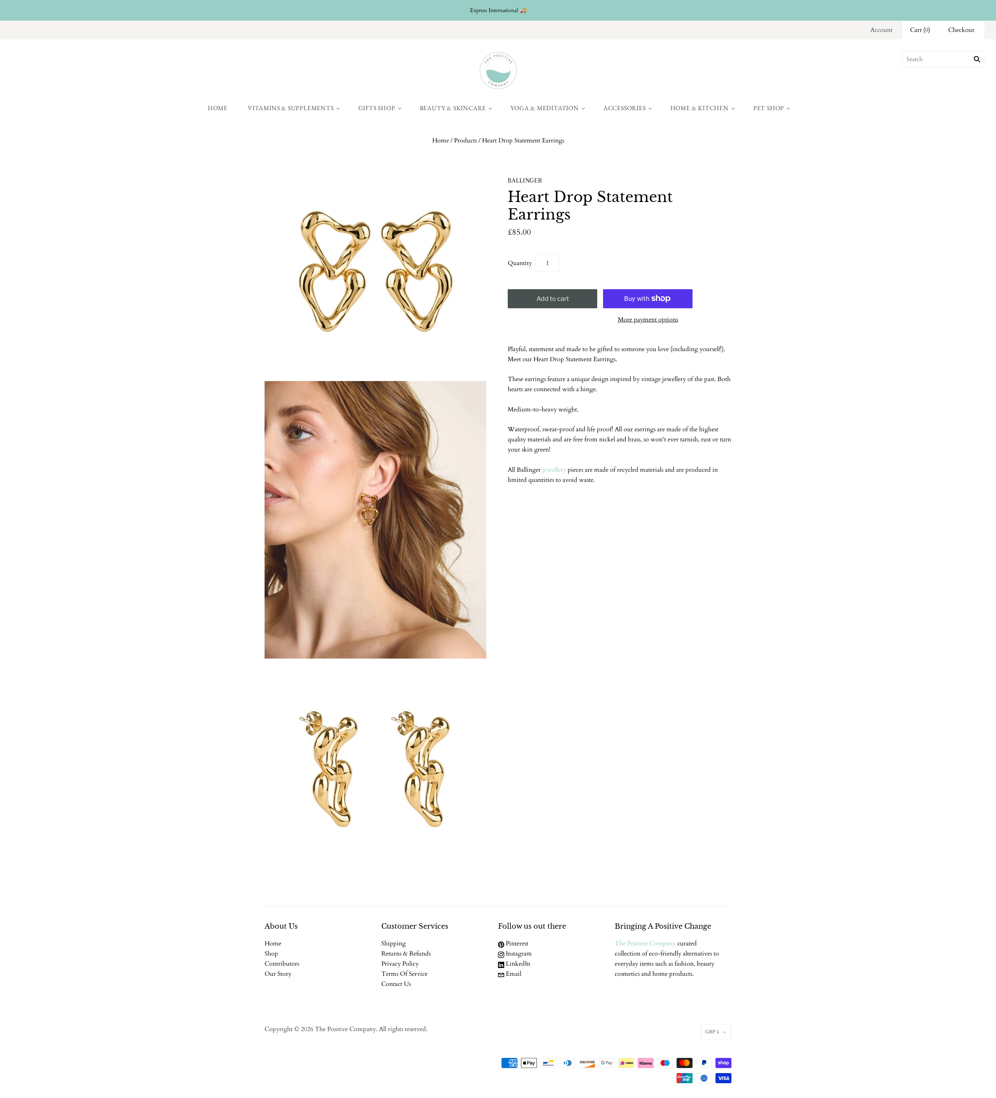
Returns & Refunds (406, 953)
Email (512, 974)
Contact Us (396, 984)
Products (465, 140)
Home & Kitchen (699, 108)
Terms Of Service (404, 974)
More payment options (648, 319)
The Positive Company (645, 943)
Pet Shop (768, 108)
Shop (271, 953)
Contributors (282, 963)
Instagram (518, 953)
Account (881, 30)
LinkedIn (517, 963)
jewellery (554, 470)
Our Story (278, 974)
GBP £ (712, 1031)
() (920, 30)
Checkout (961, 30)
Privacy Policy (400, 963)
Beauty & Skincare (453, 108)
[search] (943, 59)
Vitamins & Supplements (291, 108)
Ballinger (525, 180)
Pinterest (516, 943)
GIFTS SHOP (376, 108)
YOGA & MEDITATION (544, 108)
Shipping (393, 943)
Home (218, 108)
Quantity (520, 263)
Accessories (624, 108)
